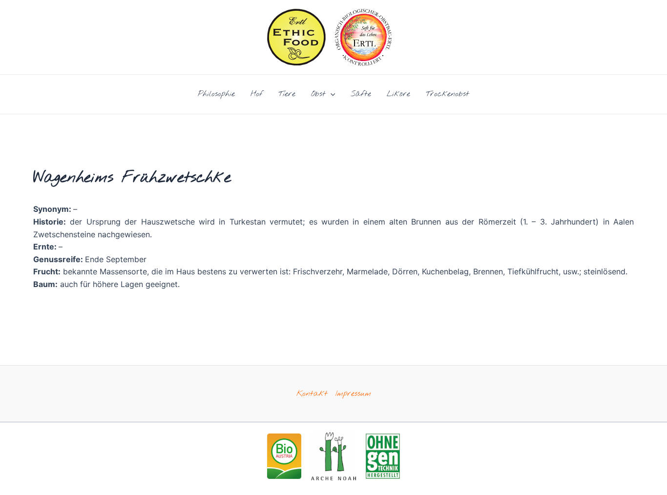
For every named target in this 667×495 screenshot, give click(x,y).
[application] (330, 94)
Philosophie (216, 94)
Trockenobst (447, 94)
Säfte (361, 94)
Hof (256, 94)
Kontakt (312, 394)
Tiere (286, 94)
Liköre (398, 94)
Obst (318, 94)
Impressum (353, 394)
